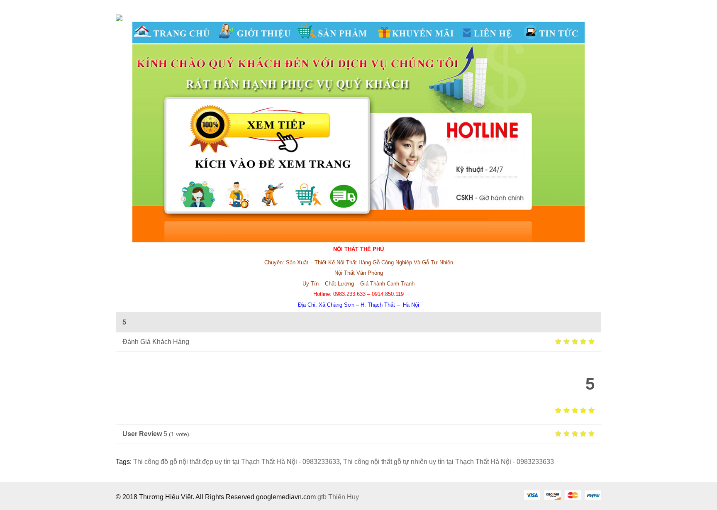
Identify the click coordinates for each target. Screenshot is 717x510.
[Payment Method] (532, 495)
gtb (322, 496)
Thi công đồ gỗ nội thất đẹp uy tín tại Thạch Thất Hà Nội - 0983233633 (236, 461)
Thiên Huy (343, 496)
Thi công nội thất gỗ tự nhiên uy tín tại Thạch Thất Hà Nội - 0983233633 (448, 461)
